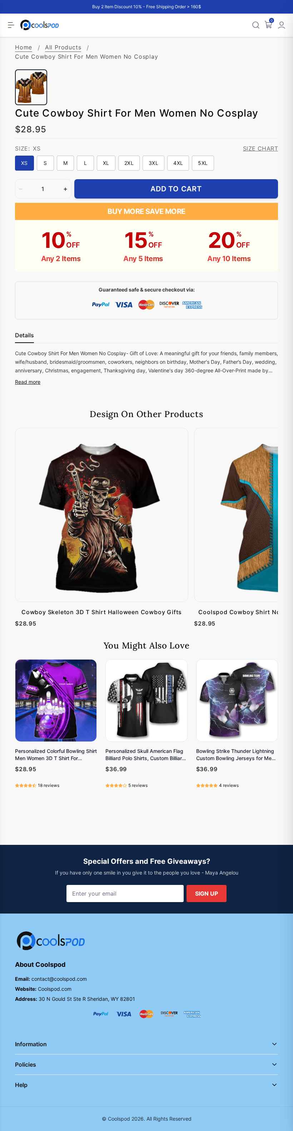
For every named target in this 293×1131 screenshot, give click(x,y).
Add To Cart (176, 189)
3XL (153, 163)
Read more (27, 382)
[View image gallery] (265, 56)
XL (106, 163)
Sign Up (206, 893)
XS (24, 163)
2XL (129, 163)
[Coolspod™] (50, 941)
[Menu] (11, 25)
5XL (203, 163)
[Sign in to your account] (281, 25)
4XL (178, 163)
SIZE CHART (260, 148)
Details (24, 335)
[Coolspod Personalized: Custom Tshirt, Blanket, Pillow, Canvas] (39, 25)
